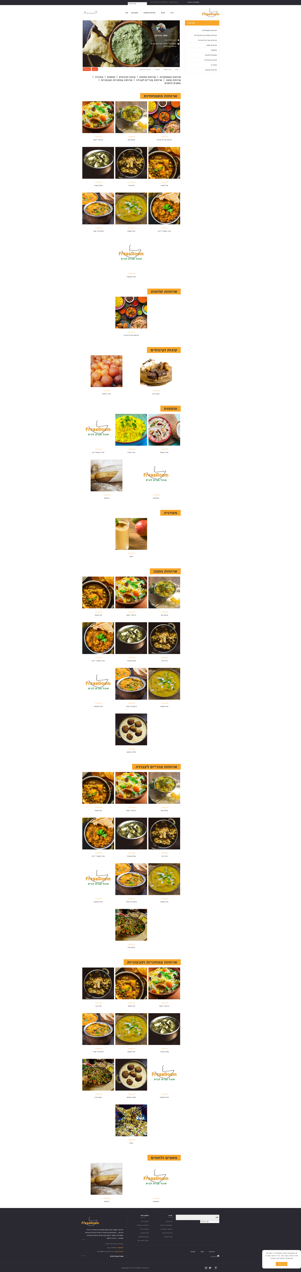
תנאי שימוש (167, 69)
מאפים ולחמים (211, 55)
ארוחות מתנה (211, 45)
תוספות (214, 50)
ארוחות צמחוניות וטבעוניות (205, 35)
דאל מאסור (131, 231)
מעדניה (214, 65)
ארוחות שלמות (211, 70)
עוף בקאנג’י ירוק (164, 231)
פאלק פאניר (98, 185)
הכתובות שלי (144, 1229)
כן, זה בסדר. (281, 1264)
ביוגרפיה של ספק (145, 69)
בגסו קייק (156, 394)
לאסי (131, 556)
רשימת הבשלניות (166, 1229)
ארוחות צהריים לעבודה (207, 40)
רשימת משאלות (143, 1237)
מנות (176, 69)
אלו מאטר (164, 185)
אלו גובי (131, 185)
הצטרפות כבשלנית (193, 2)
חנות (202, 1251)
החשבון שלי (145, 1221)
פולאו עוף (131, 140)
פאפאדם (156, 498)
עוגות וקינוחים (210, 60)
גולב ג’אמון (106, 394)
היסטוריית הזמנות (143, 1225)
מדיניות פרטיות (167, 1233)
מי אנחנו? (169, 1221)
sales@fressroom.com (105, 1251)
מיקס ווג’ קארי (98, 231)
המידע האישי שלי (143, 1240)
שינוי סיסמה (145, 1233)
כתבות (193, 1251)
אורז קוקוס (164, 452)
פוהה (131, 1143)
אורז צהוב (131, 452)
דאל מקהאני (131, 277)
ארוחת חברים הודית (164, 140)
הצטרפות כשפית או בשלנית (114, 1244)
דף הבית (212, 1251)
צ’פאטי (106, 498)
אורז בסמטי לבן (98, 452)
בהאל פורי (131, 947)
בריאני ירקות (98, 140)
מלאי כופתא (131, 752)
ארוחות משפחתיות (209, 30)
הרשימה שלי (155, 2)
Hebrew (131, 3)
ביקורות (157, 69)
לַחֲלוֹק (87, 69)
